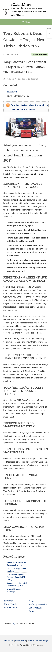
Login (14, 623)
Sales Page (12, 91)
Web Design (43, 641)
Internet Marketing (40, 54)
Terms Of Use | (33, 641)
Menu (27, 22)
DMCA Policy (9, 641)
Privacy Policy (20, 641)
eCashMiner (22, 4)
